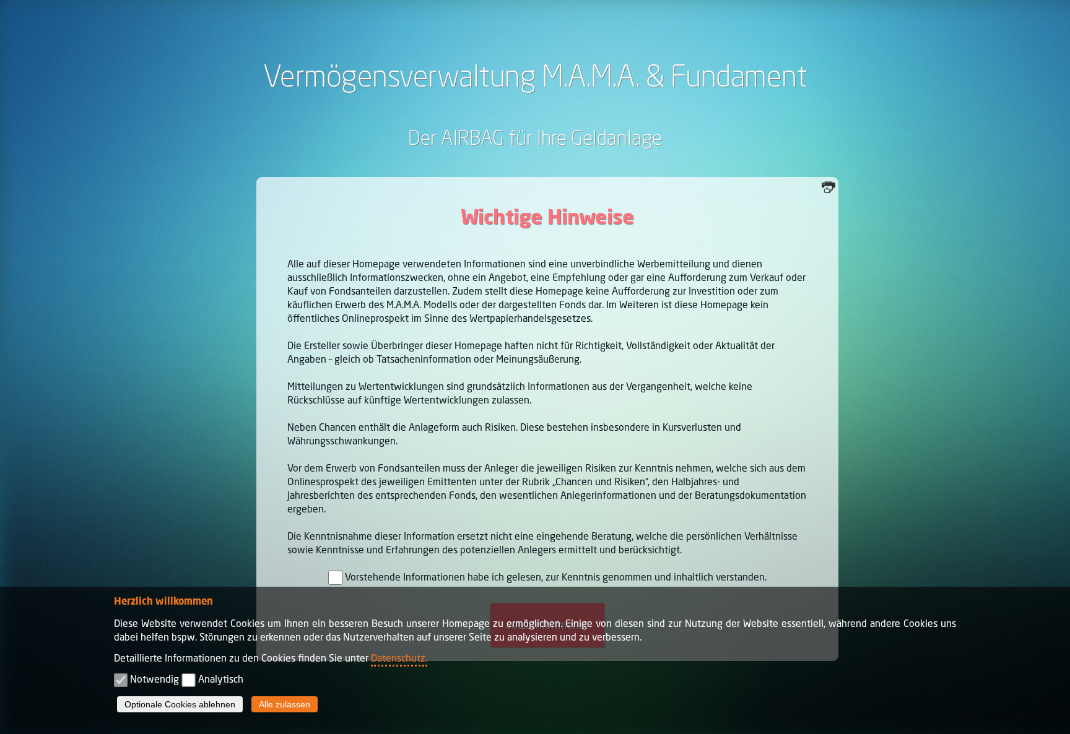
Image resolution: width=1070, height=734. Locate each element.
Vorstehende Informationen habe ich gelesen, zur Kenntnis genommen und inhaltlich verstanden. (556, 577)
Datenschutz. (399, 658)
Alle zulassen (284, 704)
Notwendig (154, 679)
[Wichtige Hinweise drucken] (829, 185)
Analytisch (220, 679)
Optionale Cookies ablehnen (179, 704)
